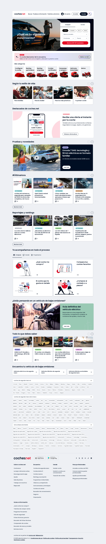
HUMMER (15, 409)
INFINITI (35, 409)
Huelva (62, 387)
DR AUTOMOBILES (38, 406)
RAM (20, 417)
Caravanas (41, 445)
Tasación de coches (59, 475)
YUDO (79, 420)
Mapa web (17, 485)
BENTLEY (87, 400)
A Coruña (15, 384)
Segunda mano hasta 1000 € (60, 431)
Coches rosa (66, 440)
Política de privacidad (61, 538)
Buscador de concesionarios (42, 491)
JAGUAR (64, 409)
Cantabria (84, 384)
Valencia (38, 392)
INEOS (30, 409)
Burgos (68, 384)
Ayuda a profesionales (79, 475)
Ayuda (16, 477)
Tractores (47, 445)
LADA (80, 409)
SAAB (43, 417)
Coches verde (73, 440)
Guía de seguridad (19, 514)
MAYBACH (78, 412)
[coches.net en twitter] (79, 458)
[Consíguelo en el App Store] (40, 458)
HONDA (90, 406)
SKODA (68, 417)
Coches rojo (59, 440)
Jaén (72, 387)
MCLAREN (89, 412)
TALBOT (29, 420)
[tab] (67, 25)
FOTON (70, 406)
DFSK (20, 406)
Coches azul (68, 437)
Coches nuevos (38, 474)
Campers (28, 445)
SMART (73, 417)
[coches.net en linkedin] (91, 458)
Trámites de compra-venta (22, 508)
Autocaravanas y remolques (41, 485)
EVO (52, 406)
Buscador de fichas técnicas (22, 520)
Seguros (35, 494)
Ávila (47, 384)
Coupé (71, 428)
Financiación (37, 497)
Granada (43, 387)
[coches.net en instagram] (82, 458)
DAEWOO (81, 403)
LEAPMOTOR (28, 412)
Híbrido (43, 428)
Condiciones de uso (37, 538)
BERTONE (15, 403)
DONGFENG (30, 406)
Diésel (14, 428)
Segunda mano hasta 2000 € (74, 431)
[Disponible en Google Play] (53, 458)
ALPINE (37, 400)
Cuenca (32, 387)
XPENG (74, 420)
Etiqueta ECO (41, 448)
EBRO (48, 406)
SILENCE (62, 417)
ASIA (46, 400)
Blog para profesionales (80, 478)
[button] (65, 14)
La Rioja (76, 387)
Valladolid (45, 392)
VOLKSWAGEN (59, 420)
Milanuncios (39, 535)
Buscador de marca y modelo (22, 526)
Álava (20, 384)
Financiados (87, 445)
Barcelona (63, 384)
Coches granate (16, 440)
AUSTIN (71, 400)
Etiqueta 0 (34, 448)
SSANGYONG (87, 417)
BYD (29, 403)
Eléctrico (19, 428)
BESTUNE (20, 403)
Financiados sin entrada (18, 448)
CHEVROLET (47, 403)
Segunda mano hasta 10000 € (49, 437)
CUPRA (71, 403)
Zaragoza (62, 392)
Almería (36, 384)
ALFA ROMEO (31, 400)
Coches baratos (16, 445)
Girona (37, 387)
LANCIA (14, 412)
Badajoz (51, 384)
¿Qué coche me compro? (21, 506)
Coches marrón (35, 440)
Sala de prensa (18, 479)
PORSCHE (15, 417)
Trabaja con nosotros (20, 482)
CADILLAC (34, 403)
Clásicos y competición (40, 482)
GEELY (81, 406)
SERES (57, 417)
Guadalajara (49, 387)
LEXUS (34, 412)
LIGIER (39, 412)
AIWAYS (20, 400)
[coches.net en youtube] (85, 458)
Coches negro (52, 440)
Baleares (57, 384)
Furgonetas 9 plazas (79, 445)
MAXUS (72, 412)
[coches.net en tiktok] (88, 458)
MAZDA (83, 412)
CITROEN (60, 403)
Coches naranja (43, 440)
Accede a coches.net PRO (80, 468)
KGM (72, 409)
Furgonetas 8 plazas (68, 445)
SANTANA (48, 417)
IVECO (45, 409)
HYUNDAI (21, 409)
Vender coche (57, 468)
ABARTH (14, 400)
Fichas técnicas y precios (21, 517)
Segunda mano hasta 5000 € (48, 434)
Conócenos (17, 468)
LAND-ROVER (21, 412)
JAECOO (58, 409)
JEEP (68, 409)
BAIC (83, 400)
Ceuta (14, 387)
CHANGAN (41, 403)
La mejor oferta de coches (22, 471)
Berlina (62, 428)
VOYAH (70, 420)
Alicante (31, 384)
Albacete (25, 384)
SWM (25, 420)
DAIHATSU (87, 403)
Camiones (60, 445)
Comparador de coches (21, 523)
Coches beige (76, 437)
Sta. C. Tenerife (16, 392)
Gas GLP (25, 428)
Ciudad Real (20, 387)
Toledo (33, 392)
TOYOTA (47, 420)
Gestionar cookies (19, 539)
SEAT (53, 417)
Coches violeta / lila (82, 440)
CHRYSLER (54, 403)
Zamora (56, 392)
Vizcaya (50, 392)
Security (80, 538)
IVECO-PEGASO (51, 409)
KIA (76, 409)
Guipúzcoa (56, 387)
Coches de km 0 (38, 471)
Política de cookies (49, 538)
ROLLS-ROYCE (32, 417)
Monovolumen (84, 428)
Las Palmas (82, 387)
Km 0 (23, 445)
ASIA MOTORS (52, 400)
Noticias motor (18, 529)
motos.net (32, 535)
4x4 (57, 428)
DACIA (76, 403)
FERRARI (57, 406)
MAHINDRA (60, 412)
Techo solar (27, 448)
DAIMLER (15, 406)
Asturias (42, 384)
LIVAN (43, 412)
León (88, 387)
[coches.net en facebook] (76, 458)
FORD (66, 406)
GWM (86, 406)
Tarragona (23, 392)
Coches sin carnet (38, 488)
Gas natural (31, 428)
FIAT (62, 406)
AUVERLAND (77, 400)
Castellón (90, 384)
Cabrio (67, 428)
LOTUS (48, 412)
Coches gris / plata (26, 440)
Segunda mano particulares (19, 431)
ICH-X (26, 409)
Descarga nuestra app (20, 474)
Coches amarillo (61, 437)
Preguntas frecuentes (20, 511)
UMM (53, 420)
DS (44, 406)
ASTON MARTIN (60, 400)
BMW (26, 403)
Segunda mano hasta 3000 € (19, 434)
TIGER (43, 420)
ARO (42, 400)
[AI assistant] (90, 14)
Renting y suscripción (39, 477)
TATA (34, 420)
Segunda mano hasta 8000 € (19, 437)
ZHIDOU (84, 420)
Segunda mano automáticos (45, 431)
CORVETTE (66, 403)
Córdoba (26, 387)
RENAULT (25, 417)
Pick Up (90, 428)
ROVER (38, 417)
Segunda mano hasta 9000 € (34, 437)
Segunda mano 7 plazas (32, 431)
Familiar (77, 428)
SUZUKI (20, 420)
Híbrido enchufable (51, 428)
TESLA (38, 420)
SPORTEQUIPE (79, 417)
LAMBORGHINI (86, 409)
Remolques (34, 445)
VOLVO (65, 420)
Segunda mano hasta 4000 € (34, 434)
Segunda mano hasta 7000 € (78, 434)
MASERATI (67, 412)
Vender (83, 14)
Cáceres (73, 384)
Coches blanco (84, 437)
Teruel (29, 392)
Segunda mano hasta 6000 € (63, 434)
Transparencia (73, 538)
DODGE (24, 406)
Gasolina (38, 428)
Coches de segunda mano (41, 468)
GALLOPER (76, 406)
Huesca (67, 387)
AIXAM (25, 400)
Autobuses (53, 445)
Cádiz (78, 384)
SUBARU (15, 420)
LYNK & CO (54, 412)
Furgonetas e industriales (41, 479)
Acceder (75, 14)
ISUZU (40, 409)
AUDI (66, 400)
